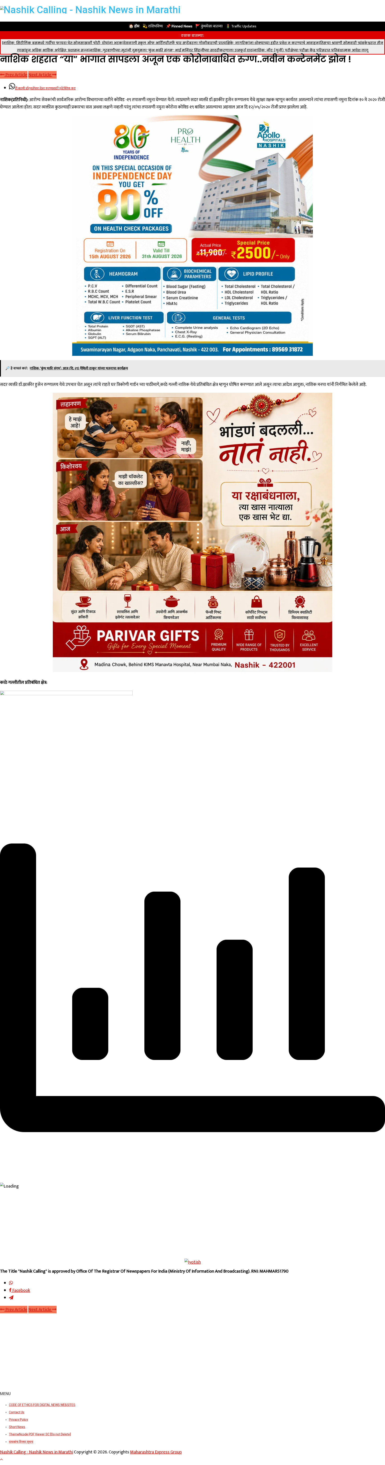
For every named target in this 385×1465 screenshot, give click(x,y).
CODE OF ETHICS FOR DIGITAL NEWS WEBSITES (42, 1405)
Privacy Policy (18, 1419)
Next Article (40, 75)
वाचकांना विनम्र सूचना (21, 1441)
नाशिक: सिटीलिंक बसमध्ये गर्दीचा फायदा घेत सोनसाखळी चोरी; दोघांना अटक (62, 43)
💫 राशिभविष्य (153, 26)
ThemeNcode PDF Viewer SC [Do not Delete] (40, 1434)
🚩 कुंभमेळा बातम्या (209, 26)
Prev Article (15, 75)
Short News (17, 1427)
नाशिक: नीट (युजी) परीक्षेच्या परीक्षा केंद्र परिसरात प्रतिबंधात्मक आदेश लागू (310, 50)
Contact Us (16, 1412)
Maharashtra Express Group (156, 1452)
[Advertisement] (192, 1225)
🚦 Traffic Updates (241, 26)
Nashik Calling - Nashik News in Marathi (36, 1452)
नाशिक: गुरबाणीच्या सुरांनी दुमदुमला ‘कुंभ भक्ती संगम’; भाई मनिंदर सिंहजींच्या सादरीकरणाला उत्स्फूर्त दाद (170, 50)
